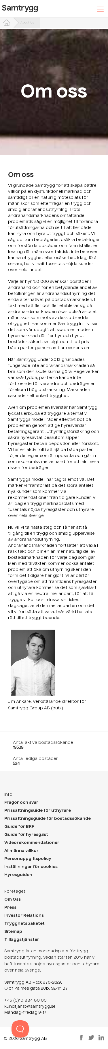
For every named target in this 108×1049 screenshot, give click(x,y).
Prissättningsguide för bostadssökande (47, 819)
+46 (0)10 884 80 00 (25, 1001)
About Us (27, 22)
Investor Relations (24, 916)
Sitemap (13, 932)
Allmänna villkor (21, 851)
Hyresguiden (18, 875)
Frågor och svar (21, 803)
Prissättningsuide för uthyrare (37, 811)
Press (10, 908)
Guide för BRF (19, 827)
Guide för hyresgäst (26, 835)
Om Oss (12, 900)
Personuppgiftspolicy (27, 859)
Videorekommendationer (31, 843)
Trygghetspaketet (24, 924)
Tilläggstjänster (21, 940)
